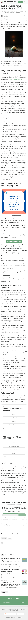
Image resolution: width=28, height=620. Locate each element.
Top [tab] (2, 554)
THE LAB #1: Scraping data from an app (10, 559)
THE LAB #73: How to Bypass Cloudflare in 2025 (9, 581)
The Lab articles (7, 357)
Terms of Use (20, 517)
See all (3, 592)
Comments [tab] (4, 538)
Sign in (25, 1)
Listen (25, 15)
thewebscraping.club (14, 477)
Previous (5, 529)
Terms (23, 609)
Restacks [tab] (10, 538)
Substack (8, 617)
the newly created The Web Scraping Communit (15, 272)
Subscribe (20, 1)
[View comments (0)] (7, 19)
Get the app (20, 614)
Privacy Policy (23, 519)
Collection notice (14, 610)
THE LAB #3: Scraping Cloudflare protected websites (10, 570)
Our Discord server (8, 269)
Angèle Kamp (13, 58)
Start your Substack (10, 614)
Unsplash (19, 58)
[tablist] (6, 538)
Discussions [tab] (11, 554)
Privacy (20, 609)
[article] (14, 562)
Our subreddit (6, 275)
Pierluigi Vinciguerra (8, 15)
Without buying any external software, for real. (10, 573)
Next (24, 529)
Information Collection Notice (13, 519)
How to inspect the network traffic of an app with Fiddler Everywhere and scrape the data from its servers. (11, 562)
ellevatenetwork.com (16, 215)
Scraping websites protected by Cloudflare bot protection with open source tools (10, 585)
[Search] (25, 554)
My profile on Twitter (8, 271)
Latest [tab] (6, 554)
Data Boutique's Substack (16, 79)
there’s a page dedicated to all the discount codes (13, 385)
